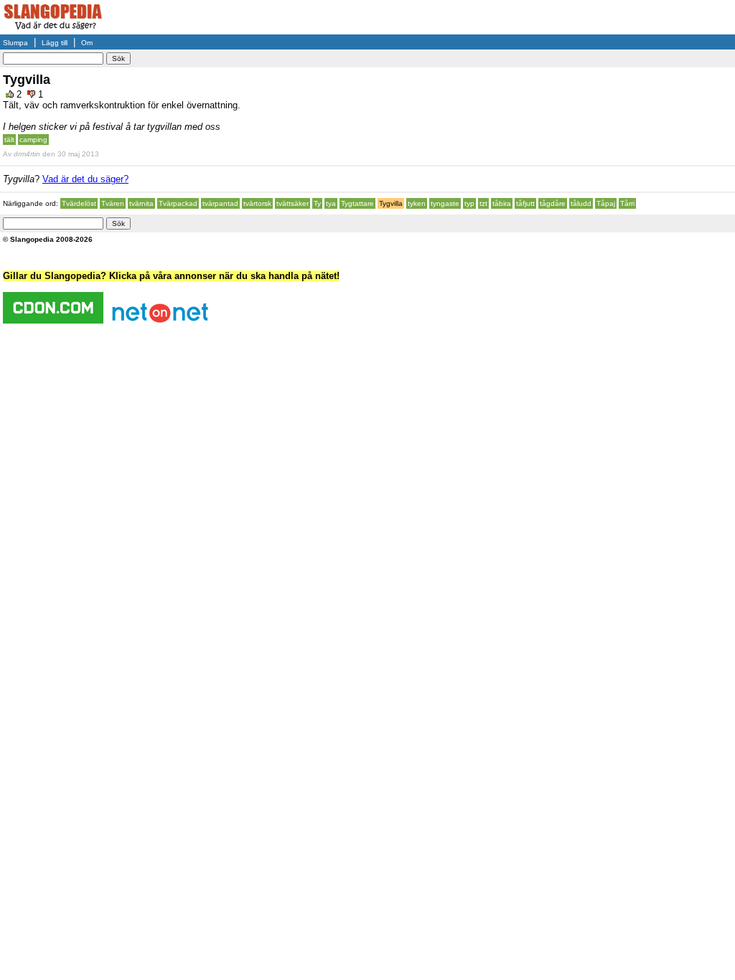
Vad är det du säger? (85, 179)
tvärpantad (220, 203)
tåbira (501, 203)
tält (9, 139)
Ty (317, 203)
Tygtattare (357, 203)
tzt (483, 203)
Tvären (112, 203)
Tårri (627, 203)
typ (469, 203)
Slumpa (15, 43)
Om (87, 43)
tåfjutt (525, 203)
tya (331, 203)
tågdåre (553, 203)
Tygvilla (391, 203)
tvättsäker (292, 203)
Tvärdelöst (79, 203)
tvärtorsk (257, 203)
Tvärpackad (178, 203)
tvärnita (141, 203)
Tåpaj (605, 203)
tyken (417, 203)
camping (33, 139)
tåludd (581, 203)
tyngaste (445, 203)
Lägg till (54, 43)
